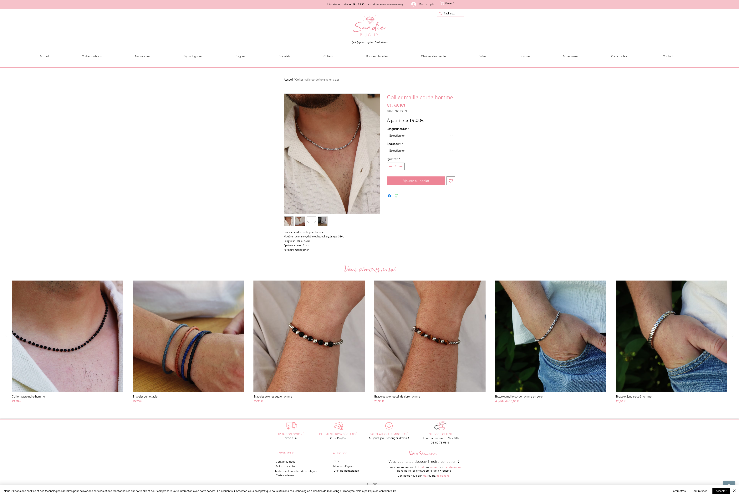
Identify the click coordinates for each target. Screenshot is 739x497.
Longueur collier (398, 129)
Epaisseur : (395, 144)
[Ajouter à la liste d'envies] (450, 180)
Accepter (721, 491)
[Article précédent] (6, 336)
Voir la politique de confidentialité (376, 491)
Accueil (288, 79)
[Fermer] (734, 491)
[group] (369, 342)
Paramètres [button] (678, 491)
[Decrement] (390, 166)
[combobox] (421, 135)
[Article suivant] (733, 336)
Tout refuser (699, 491)
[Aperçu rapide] (67, 336)
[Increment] (401, 166)
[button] (451, 3)
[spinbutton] (396, 166)
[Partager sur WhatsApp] (396, 196)
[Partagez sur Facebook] (389, 196)
